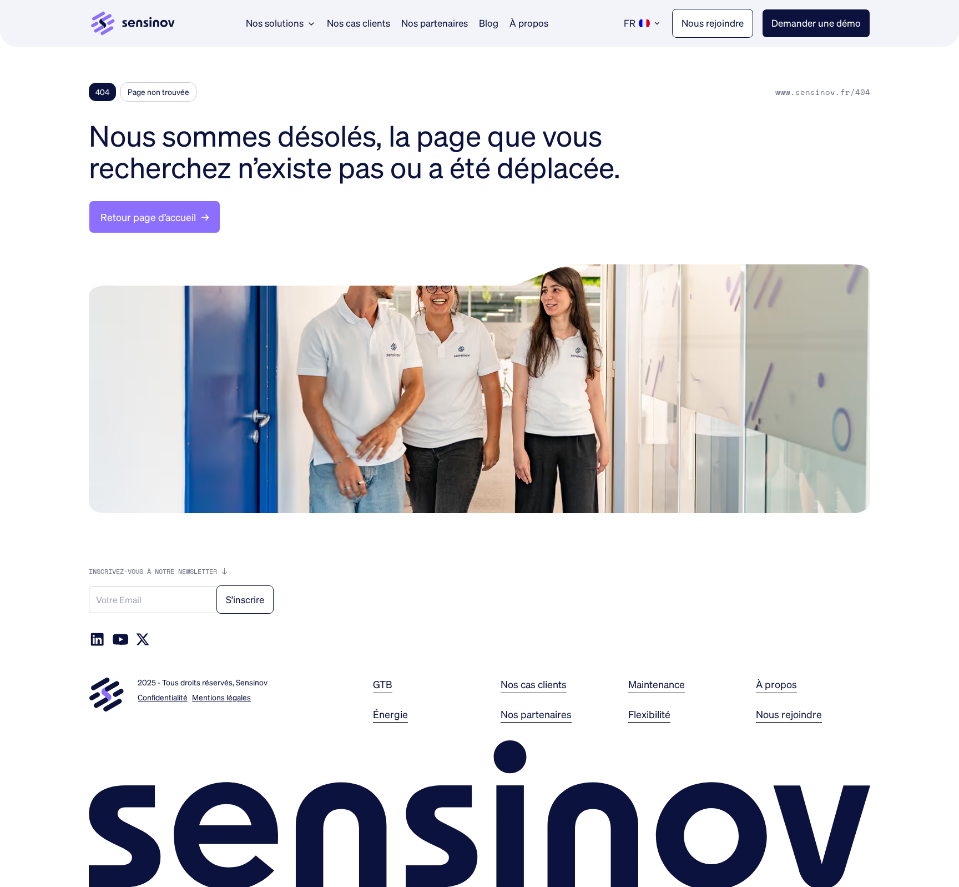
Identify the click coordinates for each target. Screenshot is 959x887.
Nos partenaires (434, 23)
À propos (528, 23)
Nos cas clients (358, 23)
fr (629, 23)
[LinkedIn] (97, 639)
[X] (142, 639)
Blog (488, 23)
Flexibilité (649, 714)
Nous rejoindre (713, 23)
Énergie (390, 714)
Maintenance (656, 684)
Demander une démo (816, 23)
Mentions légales (221, 697)
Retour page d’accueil (154, 217)
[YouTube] (120, 639)
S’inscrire (245, 599)
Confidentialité (163, 697)
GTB (382, 684)
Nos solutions (275, 23)
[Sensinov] (133, 23)
